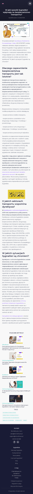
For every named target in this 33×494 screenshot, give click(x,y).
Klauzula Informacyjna (16, 486)
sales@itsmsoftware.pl (16, 433)
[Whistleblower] (3, 3)
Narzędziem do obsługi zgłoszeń (12, 316)
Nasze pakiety (16, 455)
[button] (30, 3)
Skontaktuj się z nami (16, 431)
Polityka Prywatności (16, 481)
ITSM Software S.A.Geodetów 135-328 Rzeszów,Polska (16, 474)
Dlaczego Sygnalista (16, 450)
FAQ (16, 460)
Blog (16, 463)
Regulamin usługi (16, 483)
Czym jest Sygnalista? (16, 458)
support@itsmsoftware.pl (16, 436)
